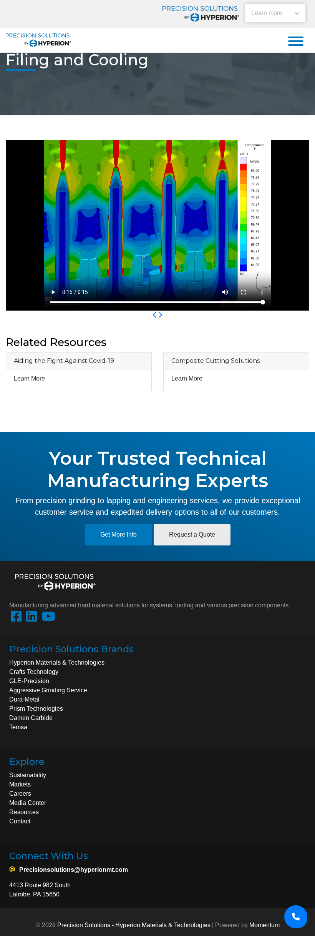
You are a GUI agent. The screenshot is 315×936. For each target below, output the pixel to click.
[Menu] (295, 42)
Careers (20, 793)
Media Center (27, 803)
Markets (20, 784)
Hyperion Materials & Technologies (57, 662)
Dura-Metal (24, 699)
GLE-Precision (29, 681)
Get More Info (118, 534)
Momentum (264, 925)
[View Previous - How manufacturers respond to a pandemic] (155, 315)
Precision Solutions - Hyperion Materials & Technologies (134, 925)
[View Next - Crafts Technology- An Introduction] (160, 315)
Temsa (18, 727)
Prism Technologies (36, 708)
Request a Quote (192, 534)
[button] (275, 14)
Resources (24, 812)
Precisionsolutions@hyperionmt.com (73, 869)
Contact (19, 821)
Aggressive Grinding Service (48, 690)
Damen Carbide (31, 718)
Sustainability (27, 775)
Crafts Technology (33, 671)
